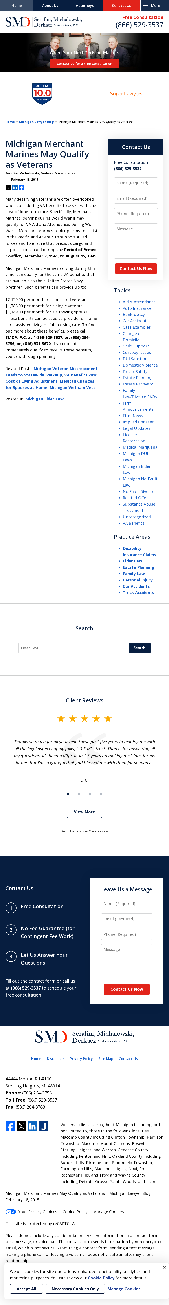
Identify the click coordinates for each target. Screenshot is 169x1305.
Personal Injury (137, 580)
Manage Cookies (108, 1211)
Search (84, 628)
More (155, 5)
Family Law (134, 573)
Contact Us (121, 5)
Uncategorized (137, 516)
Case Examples (137, 327)
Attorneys (85, 5)
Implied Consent (138, 422)
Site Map (105, 1058)
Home (17, 5)
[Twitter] (21, 1126)
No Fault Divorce (138, 491)
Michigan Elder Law (44, 398)
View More (84, 811)
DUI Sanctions (136, 358)
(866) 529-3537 (139, 24)
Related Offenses (139, 497)
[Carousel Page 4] (101, 793)
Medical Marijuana (140, 447)
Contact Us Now (136, 268)
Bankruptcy (134, 314)
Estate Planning (137, 377)
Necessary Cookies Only (75, 1288)
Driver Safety (135, 371)
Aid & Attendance (139, 301)
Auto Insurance (137, 308)
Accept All (26, 1288)
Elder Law (132, 560)
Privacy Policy (81, 1058)
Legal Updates (136, 428)
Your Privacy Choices (37, 1211)
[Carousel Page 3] (90, 793)
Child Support (136, 346)
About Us (50, 5)
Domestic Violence (140, 365)
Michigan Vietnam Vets (72, 387)
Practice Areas (132, 536)
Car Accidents (136, 320)
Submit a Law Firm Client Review (84, 831)
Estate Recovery (138, 384)
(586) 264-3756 (37, 1093)
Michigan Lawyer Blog (36, 122)
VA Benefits (133, 523)
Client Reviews (84, 700)
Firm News (133, 415)
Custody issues (137, 352)
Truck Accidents (138, 592)
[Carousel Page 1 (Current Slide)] (67, 793)
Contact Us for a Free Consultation (84, 63)
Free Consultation (142, 17)
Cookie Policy (75, 1211)
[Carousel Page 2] (78, 793)
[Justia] (43, 1126)
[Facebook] (10, 1126)
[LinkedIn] (32, 1126)
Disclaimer (55, 1058)
